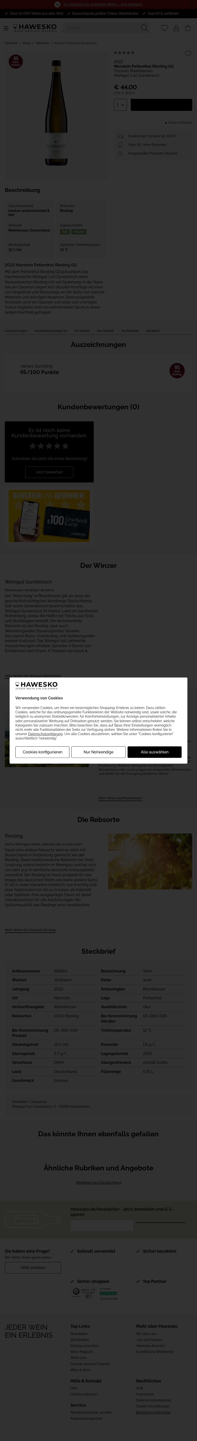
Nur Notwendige (98, 752)
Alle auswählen (154, 752)
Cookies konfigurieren (42, 752)
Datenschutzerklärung (45, 734)
